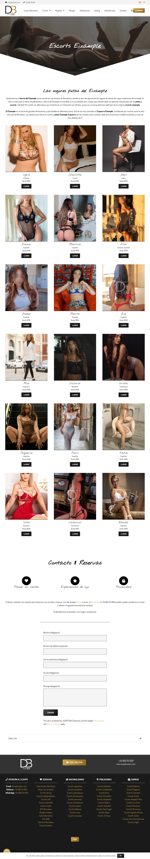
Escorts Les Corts (133, 802)
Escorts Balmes (133, 786)
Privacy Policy (98, 720)
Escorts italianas (75, 809)
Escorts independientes (46, 796)
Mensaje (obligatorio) (51, 686)
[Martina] (75, 196)
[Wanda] (123, 474)
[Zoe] (123, 266)
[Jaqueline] (26, 405)
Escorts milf (46, 799)
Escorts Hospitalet (104, 799)
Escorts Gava (104, 792)
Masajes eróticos (45, 812)
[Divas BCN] (10, 11)
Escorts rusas (75, 812)
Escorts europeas (75, 815)
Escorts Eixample (133, 792)
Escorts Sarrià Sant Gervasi (133, 819)
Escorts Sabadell (104, 806)
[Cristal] (123, 335)
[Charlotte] (75, 127)
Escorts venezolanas (75, 802)
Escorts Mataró (104, 802)
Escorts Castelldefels (104, 789)
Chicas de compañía (46, 789)
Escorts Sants (133, 815)
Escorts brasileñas (75, 789)
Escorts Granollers (104, 796)
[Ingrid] (26, 127)
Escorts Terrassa (104, 815)
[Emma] (26, 196)
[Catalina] (75, 474)
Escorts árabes (75, 806)
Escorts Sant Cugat (104, 809)
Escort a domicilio (46, 802)
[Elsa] (123, 196)
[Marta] (75, 266)
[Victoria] (75, 335)
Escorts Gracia (133, 796)
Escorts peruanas (75, 799)
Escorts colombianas (75, 792)
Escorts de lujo (46, 792)
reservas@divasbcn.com (125, 764)
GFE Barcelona (46, 809)
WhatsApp (95, 602)
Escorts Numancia (133, 809)
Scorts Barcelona (45, 815)
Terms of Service (53, 724)
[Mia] (26, 335)
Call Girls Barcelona (46, 822)
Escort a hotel (45, 806)
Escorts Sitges (104, 812)
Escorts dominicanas (75, 796)
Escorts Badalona (104, 786)
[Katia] (123, 405)
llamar (78, 602)
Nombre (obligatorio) (51, 632)
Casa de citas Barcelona (46, 786)
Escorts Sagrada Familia (133, 812)
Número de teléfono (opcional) (55, 646)
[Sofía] (26, 474)
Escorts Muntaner (133, 806)
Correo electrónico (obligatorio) (55, 659)
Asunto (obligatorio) (51, 672)
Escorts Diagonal (133, 789)
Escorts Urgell (133, 822)
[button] (142, 2)
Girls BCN (46, 819)
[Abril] (123, 127)
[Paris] (75, 405)
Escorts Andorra (45, 825)
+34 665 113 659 (125, 760)
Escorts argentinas (75, 786)
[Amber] (26, 266)
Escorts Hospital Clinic (133, 799)
